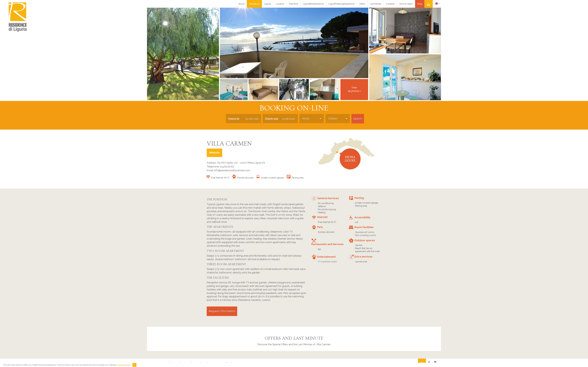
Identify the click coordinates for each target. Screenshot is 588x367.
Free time (293, 4)
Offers (362, 4)
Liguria (267, 4)
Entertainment (326, 256)
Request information (222, 311)
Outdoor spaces (364, 240)
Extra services (363, 256)
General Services (328, 198)
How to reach (406, 4)
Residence (254, 4)
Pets (320, 227)
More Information (124, 365)
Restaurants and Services (327, 244)
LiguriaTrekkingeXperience (341, 4)
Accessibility (362, 217)
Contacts (390, 4)
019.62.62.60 (227, 166)
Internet (322, 217)
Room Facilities (364, 227)
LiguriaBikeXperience (313, 4)
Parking (359, 198)
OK (134, 365)
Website (214, 152)
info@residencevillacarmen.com (232, 170)
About (241, 4)
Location (280, 4)
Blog (419, 4)
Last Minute (375, 4)
